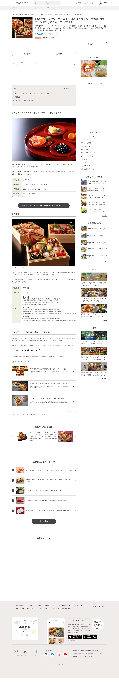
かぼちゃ (31, 8)
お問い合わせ (95, 650)
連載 (22, 608)
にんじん (53, 8)
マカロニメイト (31, 608)
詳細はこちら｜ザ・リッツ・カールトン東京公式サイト (43, 206)
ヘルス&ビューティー (65, 605)
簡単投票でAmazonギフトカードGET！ (47, 34)
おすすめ (91, 3)
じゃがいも (59, 8)
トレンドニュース (21, 605)
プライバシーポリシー (88, 656)
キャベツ (43, 8)
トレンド (85, 3)
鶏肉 (69, 8)
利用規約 (80, 656)
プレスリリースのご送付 (78, 653)
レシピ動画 (78, 3)
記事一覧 (75, 650)
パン (65, 8)
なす (20, 8)
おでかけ (47, 605)
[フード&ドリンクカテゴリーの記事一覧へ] (38, 38)
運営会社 (75, 656)
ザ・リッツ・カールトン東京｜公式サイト (24, 350)
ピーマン (25, 8)
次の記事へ (60, 54)
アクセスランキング (44, 608)
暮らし (54, 605)
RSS (86, 653)
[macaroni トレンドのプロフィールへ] (44, 63)
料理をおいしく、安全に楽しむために (97, 653)
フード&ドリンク (79, 605)
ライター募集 (88, 650)
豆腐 (48, 8)
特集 (17, 608)
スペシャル (56, 608)
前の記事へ (28, 54)
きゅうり (37, 8)
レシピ (30, 605)
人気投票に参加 (66, 608)
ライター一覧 (81, 650)
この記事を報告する (72, 411)
